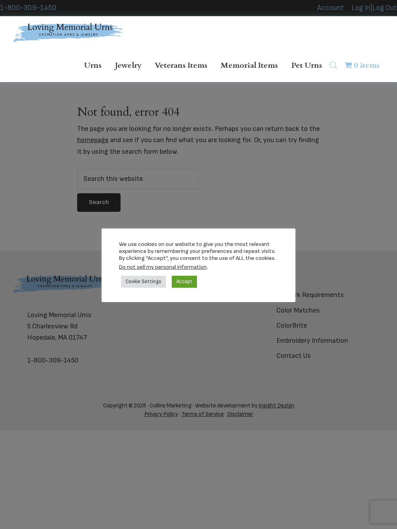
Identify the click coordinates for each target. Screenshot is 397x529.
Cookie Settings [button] (143, 281)
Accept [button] (184, 281)
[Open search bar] (333, 65)
